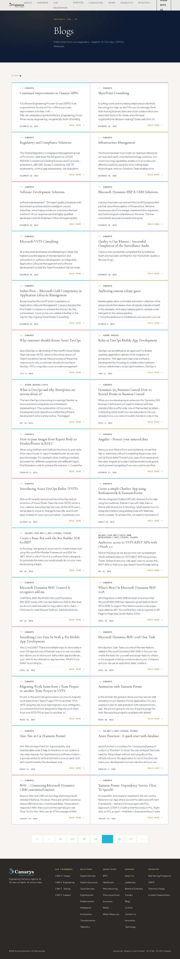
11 (60, 839)
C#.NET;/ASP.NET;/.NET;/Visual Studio (48, 533)
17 (131, 839)
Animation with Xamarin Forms (120, 686)
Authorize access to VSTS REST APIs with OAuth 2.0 (127, 544)
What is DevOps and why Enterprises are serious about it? (47, 392)
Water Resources (111, 914)
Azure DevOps (111, 335)
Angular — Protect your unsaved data (123, 439)
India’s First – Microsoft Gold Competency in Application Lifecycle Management (51, 293)
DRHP (151, 882)
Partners (42, 2)
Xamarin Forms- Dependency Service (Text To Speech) (127, 787)
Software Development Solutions (42, 192)
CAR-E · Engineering (65, 882)
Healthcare (108, 882)
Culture (128, 907)
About (28, 2)
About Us (129, 875)
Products (127, 2)
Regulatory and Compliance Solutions (45, 142)
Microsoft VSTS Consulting (39, 241)
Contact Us (130, 914)
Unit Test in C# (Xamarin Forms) (42, 736)
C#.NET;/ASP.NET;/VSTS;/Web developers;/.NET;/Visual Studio (118, 536)
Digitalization (86, 895)
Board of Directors (134, 888)
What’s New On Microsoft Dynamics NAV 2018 (127, 590)
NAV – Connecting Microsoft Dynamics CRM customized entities (47, 787)
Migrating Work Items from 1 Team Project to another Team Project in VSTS (49, 688)
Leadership (130, 882)
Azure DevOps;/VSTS (36, 385)
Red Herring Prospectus (159, 875)
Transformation (87, 920)
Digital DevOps (87, 875)
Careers (129, 895)
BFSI (105, 875)
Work (111, 2)
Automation (86, 914)
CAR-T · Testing (62, 888)
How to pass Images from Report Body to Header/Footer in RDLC (48, 441)
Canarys (29, 88)
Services (78, 2)
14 (95, 839)
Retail (106, 907)
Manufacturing (110, 888)
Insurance (107, 901)
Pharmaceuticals (111, 895)
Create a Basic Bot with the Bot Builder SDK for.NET (50, 540)
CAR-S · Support (63, 895)
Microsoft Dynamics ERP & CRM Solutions (128, 192)
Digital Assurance (88, 882)
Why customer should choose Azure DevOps (50, 340)
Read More (75, 125)
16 (119, 839)
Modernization (87, 901)
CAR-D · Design (62, 875)
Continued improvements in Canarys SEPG (49, 93)
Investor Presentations (159, 895)
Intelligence (85, 907)
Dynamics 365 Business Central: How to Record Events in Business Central (125, 392)
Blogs (127, 901)
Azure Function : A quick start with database (128, 736)
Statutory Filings (156, 888)
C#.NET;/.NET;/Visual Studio (120, 731)
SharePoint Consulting (113, 93)
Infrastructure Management (117, 142)
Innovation (130, 920)
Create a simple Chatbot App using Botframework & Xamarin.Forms (122, 491)
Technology (130, 926)
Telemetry (85, 926)
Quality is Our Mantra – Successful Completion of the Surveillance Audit (123, 243)
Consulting (96, 2)
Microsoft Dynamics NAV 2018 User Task (126, 637)
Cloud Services (87, 888)
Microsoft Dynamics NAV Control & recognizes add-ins (45, 590)
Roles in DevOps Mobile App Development (127, 340)
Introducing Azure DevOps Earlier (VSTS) (49, 489)
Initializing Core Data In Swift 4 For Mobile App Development (50, 639)
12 (72, 839)
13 (84, 839)
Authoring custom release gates (119, 291)
